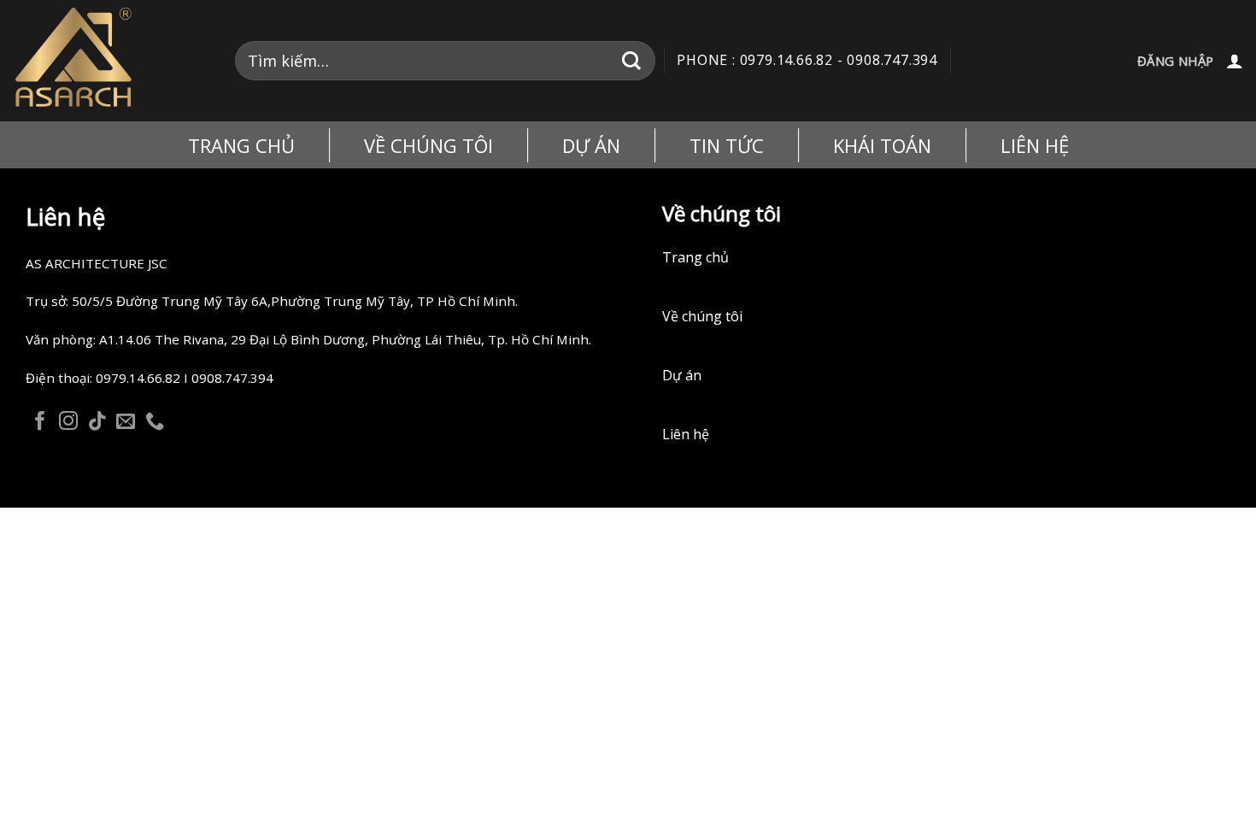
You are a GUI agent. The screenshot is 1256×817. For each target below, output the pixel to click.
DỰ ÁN (591, 145)
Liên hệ (1035, 145)
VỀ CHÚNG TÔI (428, 145)
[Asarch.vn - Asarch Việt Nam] (111, 60)
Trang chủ (695, 257)
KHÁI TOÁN (882, 145)
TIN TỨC (727, 145)
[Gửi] (631, 60)
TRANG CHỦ (241, 145)
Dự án (681, 375)
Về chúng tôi (702, 316)
